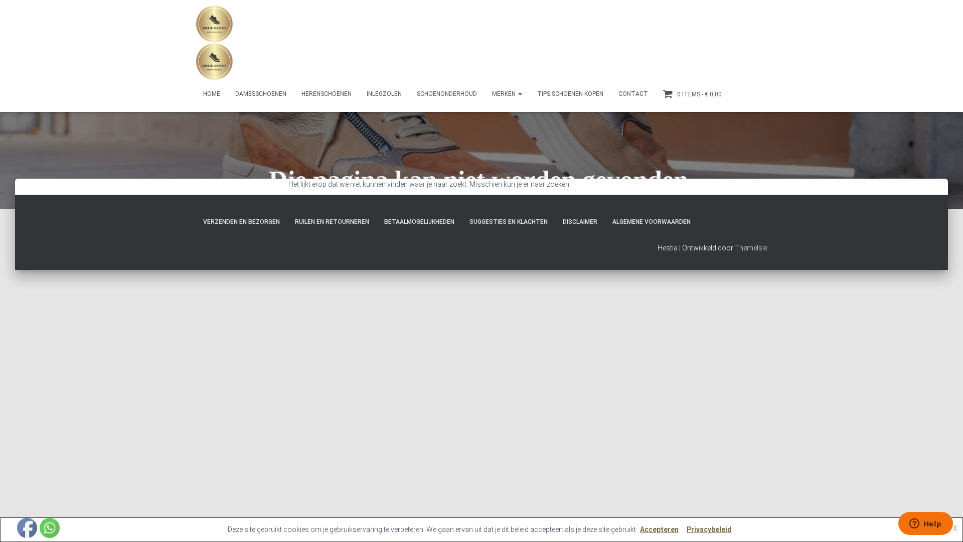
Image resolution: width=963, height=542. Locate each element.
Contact (633, 93)
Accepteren (659, 529)
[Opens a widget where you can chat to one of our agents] (925, 524)
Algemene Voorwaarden (651, 221)
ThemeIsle (751, 248)
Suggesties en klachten (508, 221)
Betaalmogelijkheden (419, 221)
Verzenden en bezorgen (241, 221)
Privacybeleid (709, 529)
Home (211, 93)
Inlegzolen (384, 93)
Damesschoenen (260, 93)
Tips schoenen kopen (570, 93)
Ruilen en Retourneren (332, 221)
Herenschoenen (326, 93)
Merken (504, 93)
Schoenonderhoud (447, 93)
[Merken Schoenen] (214, 42)
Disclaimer (580, 221)
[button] (519, 93)
